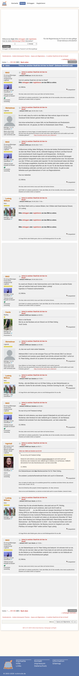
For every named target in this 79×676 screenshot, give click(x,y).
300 (14, 62)
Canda (8, 312)
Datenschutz (40, 666)
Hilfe (18, 663)
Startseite (21, 661)
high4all (8, 443)
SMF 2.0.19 (25, 628)
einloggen (21, 39)
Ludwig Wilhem (7, 199)
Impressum (39, 663)
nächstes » (73, 59)
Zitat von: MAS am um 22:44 (30, 451)
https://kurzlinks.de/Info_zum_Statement (45, 135)
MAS (7, 72)
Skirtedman (10, 108)
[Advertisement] (39, 22)
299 (11, 62)
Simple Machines (39, 628)
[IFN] (4, 98)
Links (18, 666)
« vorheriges (65, 59)
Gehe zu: (51, 622)
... (9, 62)
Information (58, 661)
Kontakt (38, 661)
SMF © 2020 (32, 628)
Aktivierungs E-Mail (18, 41)
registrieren (32, 39)
